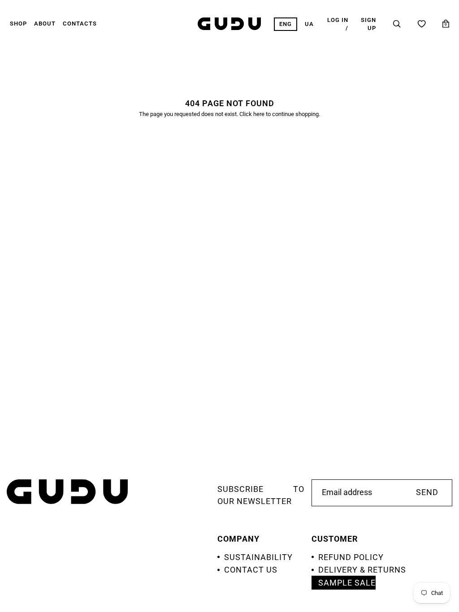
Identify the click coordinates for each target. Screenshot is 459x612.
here (258, 114)
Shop (18, 23)
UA (309, 24)
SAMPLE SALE (347, 582)
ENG (285, 24)
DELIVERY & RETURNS (362, 569)
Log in (337, 20)
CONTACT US (250, 569)
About (45, 23)
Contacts (80, 23)
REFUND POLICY (351, 557)
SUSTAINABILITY (258, 557)
